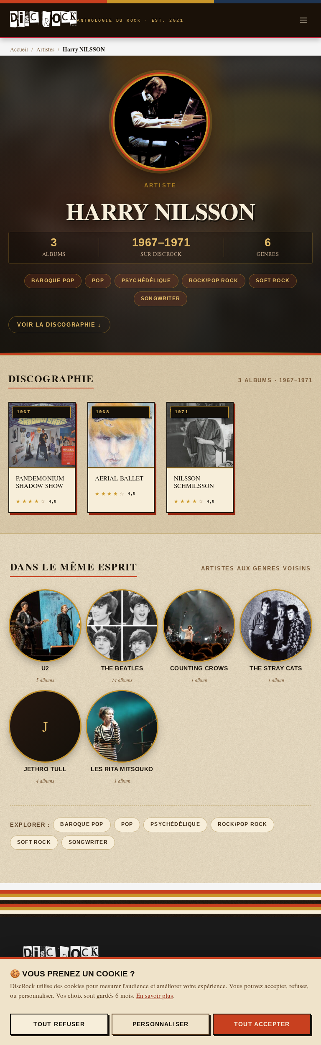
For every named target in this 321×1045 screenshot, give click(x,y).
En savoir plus (154, 995)
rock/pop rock (214, 281)
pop (98, 281)
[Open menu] (303, 19)
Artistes (45, 49)
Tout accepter (262, 1024)
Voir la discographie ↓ (59, 325)
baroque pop (52, 281)
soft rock (273, 281)
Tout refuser (59, 1024)
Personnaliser (160, 1024)
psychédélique (146, 281)
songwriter (160, 298)
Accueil (19, 49)
